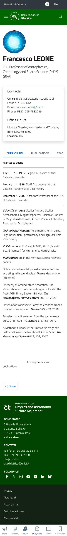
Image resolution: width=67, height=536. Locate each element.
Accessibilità (11, 504)
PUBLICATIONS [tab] (40, 153)
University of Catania (13, 4)
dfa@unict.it (11, 459)
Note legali (10, 497)
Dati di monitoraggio (15, 511)
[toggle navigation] (6, 16)
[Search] (60, 16)
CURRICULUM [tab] (15, 153)
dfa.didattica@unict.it (16, 463)
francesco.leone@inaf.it (29, 107)
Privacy (8, 491)
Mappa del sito (12, 518)
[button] (25, 4)
